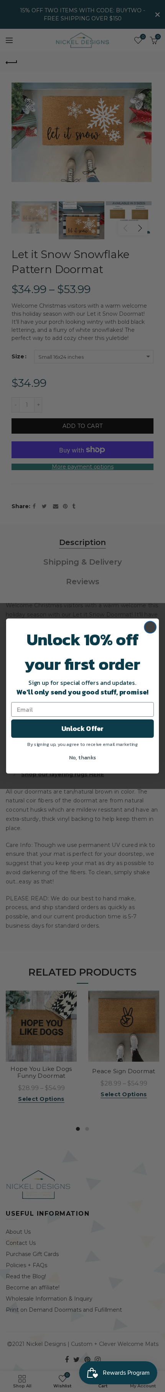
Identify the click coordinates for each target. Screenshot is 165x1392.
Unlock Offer (82, 728)
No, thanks (82, 757)
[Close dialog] (150, 627)
